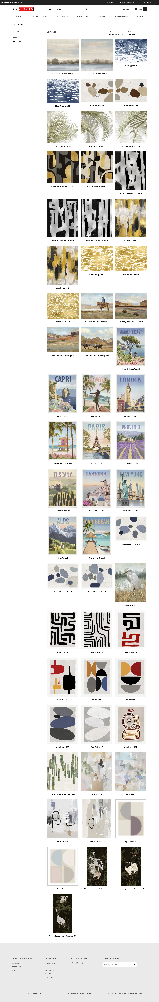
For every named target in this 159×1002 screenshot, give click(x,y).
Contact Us (109, 3)
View (110, 31)
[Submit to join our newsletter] (134, 964)
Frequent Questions (126, 3)
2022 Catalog (62, 17)
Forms (15, 970)
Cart (141, 9)
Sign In (125, 9)
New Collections (39, 17)
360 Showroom (121, 17)
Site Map (49, 977)
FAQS (47, 967)
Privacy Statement (34, 994)
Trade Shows (18, 967)
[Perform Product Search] (86, 9)
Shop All (19, 17)
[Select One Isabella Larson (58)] (27, 41)
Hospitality (82, 17)
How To (140, 17)
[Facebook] (73, 964)
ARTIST (15, 37)
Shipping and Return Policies (79, 994)
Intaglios (101, 17)
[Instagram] (78, 964)
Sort (129, 31)
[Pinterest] (83, 964)
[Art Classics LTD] (23, 9)
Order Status (51, 970)
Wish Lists (50, 974)
